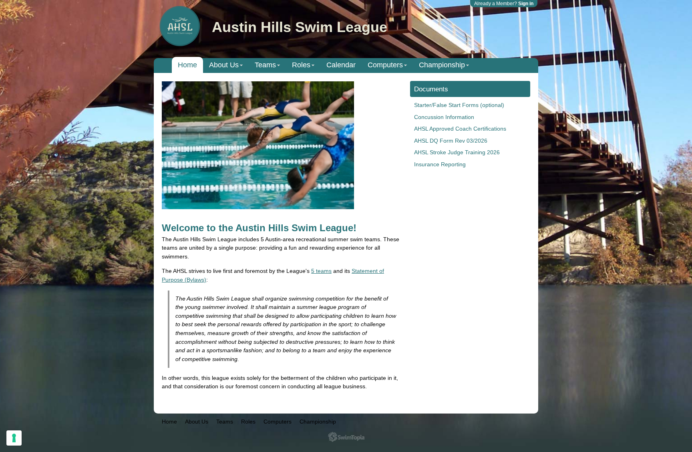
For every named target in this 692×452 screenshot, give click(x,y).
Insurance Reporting (440, 164)
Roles (301, 65)
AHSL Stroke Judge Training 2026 (457, 152)
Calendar (341, 65)
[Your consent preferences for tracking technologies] (14, 438)
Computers (385, 65)
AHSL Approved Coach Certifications (460, 128)
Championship (442, 65)
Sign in (525, 3)
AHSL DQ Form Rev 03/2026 (450, 140)
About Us (224, 65)
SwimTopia (346, 437)
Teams (265, 65)
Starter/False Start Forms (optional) (459, 105)
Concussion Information (444, 117)
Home (187, 65)
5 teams (321, 271)
